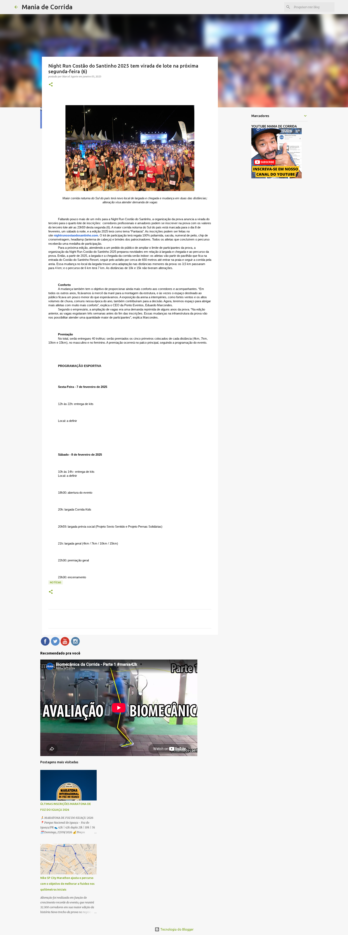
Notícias (55, 582)
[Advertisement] (238, 173)
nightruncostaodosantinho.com (76, 235)
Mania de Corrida (47, 6)
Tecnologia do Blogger (177, 929)
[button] (50, 84)
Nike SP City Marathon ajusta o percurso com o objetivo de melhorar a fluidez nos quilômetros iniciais (67, 883)
